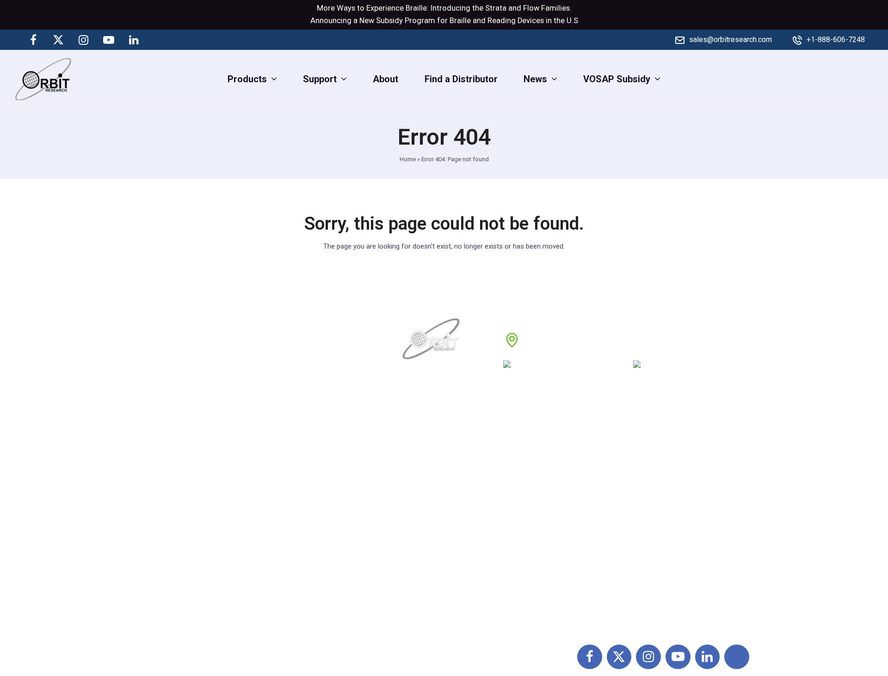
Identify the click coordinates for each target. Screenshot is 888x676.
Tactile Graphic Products (662, 511)
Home (408, 159)
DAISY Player (639, 470)
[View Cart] (873, 78)
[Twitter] (58, 40)
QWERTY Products (650, 490)
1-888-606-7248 (578, 367)
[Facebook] (33, 40)
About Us (422, 450)
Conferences (532, 531)
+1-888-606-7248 (836, 39)
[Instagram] (84, 40)
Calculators (635, 531)
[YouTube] (109, 40)
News (415, 490)
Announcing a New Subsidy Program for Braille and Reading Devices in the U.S (444, 20)
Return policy (532, 470)
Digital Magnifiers (647, 613)
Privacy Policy (534, 511)
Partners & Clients (440, 572)
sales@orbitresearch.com (730, 39)
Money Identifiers (647, 551)
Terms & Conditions (546, 490)
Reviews (421, 511)
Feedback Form (538, 551)
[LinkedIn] (133, 40)
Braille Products (645, 450)
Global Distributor (541, 450)
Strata (495, 8)
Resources (426, 531)
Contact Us (426, 551)
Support (420, 470)
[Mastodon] (158, 40)
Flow (531, 8)
